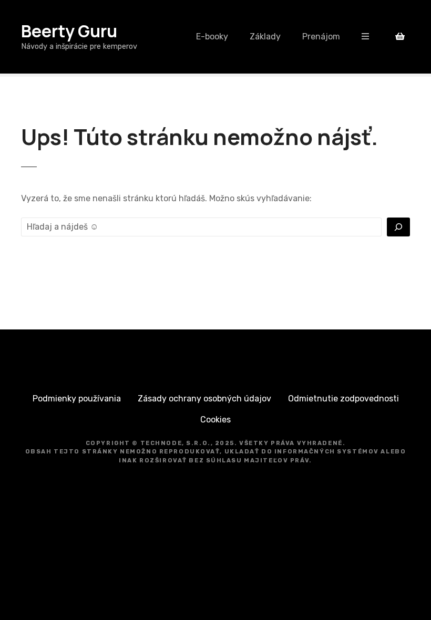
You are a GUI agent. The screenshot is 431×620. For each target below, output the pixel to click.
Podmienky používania (77, 399)
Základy (265, 37)
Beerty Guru (69, 31)
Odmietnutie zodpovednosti (343, 399)
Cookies (215, 420)
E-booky (212, 37)
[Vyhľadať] (398, 227)
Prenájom (321, 37)
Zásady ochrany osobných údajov (204, 399)
